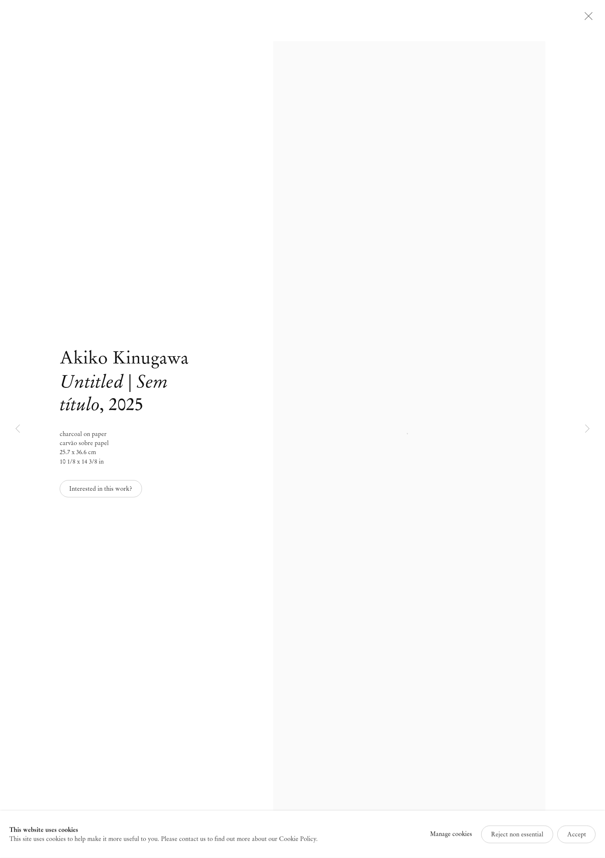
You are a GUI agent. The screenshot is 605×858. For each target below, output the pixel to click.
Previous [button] (17, 429)
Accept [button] (576, 834)
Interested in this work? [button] (100, 488)
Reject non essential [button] (517, 834)
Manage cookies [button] (451, 834)
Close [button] (586, 18)
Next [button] (587, 429)
